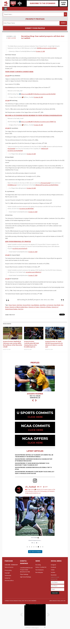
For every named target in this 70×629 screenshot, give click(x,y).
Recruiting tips (39, 572)
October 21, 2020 (40, 51)
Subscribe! (55, 593)
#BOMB (39, 48)
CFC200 (7, 100)
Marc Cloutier (12, 38)
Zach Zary (20, 309)
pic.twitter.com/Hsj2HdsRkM (15, 150)
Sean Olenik (57, 305)
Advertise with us (9, 580)
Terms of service (9, 567)
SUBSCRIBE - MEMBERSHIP (11, 564)
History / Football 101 (41, 567)
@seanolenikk (11, 148)
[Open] (35, 516)
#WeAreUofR (44, 148)
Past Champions (40, 570)
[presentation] (33, 400)
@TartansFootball (45, 183)
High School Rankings (25, 577)
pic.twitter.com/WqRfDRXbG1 (50, 185)
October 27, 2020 (32, 275)
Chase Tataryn (12, 305)
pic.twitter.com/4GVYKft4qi (26, 208)
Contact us (7, 578)
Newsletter (54, 575)
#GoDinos (37, 94)
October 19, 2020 (32, 212)
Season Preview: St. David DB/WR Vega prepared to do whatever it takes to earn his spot (54, 344)
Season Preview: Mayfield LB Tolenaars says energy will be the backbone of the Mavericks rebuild (12, 344)
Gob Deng (19, 305)
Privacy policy (8, 570)
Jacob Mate (43, 305)
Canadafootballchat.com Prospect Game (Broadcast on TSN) (26, 570)
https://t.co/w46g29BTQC (28, 94)
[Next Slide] (49, 613)
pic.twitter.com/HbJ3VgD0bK (48, 94)
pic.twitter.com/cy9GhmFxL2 (33, 272)
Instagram (53, 564)
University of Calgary (33, 307)
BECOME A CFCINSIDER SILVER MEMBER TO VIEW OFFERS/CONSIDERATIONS (33, 115)
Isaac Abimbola (35, 305)
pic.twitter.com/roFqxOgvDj (20, 248)
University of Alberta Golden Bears (18, 307)
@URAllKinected (12, 185)
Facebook (53, 567)
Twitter (53, 570)
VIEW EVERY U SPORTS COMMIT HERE (19, 72)
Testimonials (8, 575)
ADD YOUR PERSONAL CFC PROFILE (18, 241)
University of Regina (45, 307)
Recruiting (38, 564)
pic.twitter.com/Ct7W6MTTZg (48, 121)
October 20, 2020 (31, 154)
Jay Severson (49, 305)
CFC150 (7, 75)
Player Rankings (24, 574)
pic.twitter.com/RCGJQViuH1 (49, 48)
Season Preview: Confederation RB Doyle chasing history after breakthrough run (31, 344)
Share (29, 627)
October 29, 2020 (38, 125)
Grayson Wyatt (27, 305)
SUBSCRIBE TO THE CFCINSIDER (42, 3)
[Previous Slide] (21, 613)
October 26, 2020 (38, 97)
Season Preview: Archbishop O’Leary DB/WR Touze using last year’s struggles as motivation (34, 472)
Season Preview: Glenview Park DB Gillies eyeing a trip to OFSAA (33, 468)
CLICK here (63, 3)
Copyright (7, 573)
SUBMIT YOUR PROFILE (35, 28)
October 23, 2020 (32, 252)
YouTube (53, 572)
